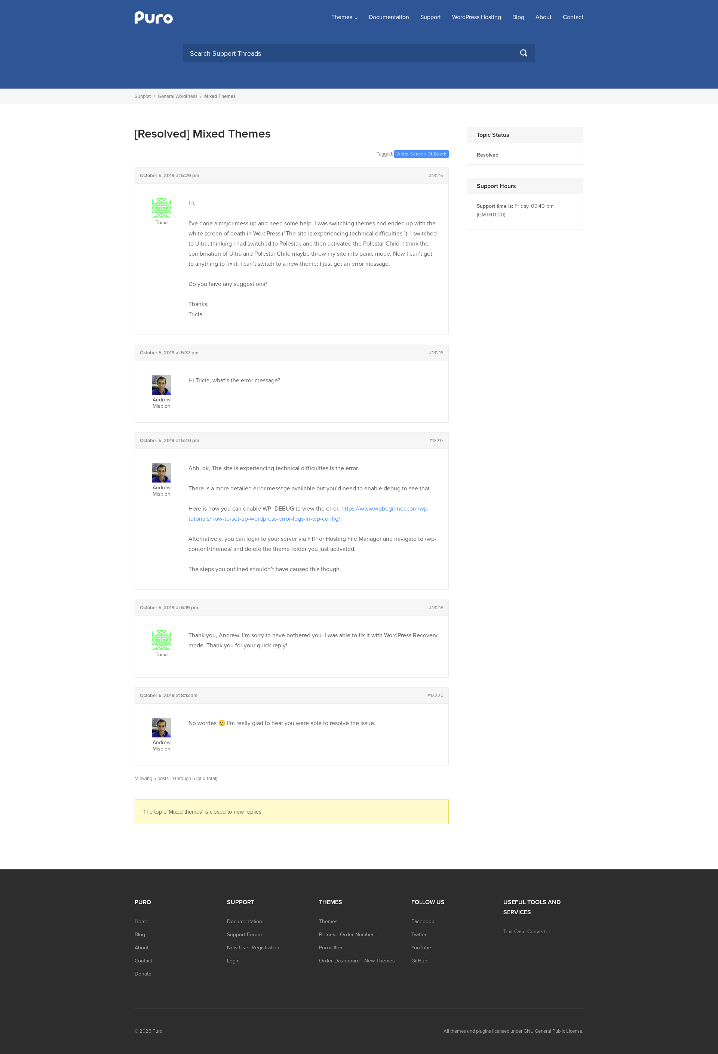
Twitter (419, 934)
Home (141, 921)
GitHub (419, 961)
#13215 (436, 176)
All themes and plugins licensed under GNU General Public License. (513, 1031)
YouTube (421, 947)
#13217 (436, 441)
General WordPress (177, 96)
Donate (143, 974)
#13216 (436, 353)
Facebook (422, 921)
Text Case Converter (526, 931)
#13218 (436, 608)
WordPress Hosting (476, 17)
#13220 (435, 696)
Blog (518, 17)
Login (233, 961)
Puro (157, 1031)
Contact (573, 17)
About (544, 17)
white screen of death (421, 154)
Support (430, 17)
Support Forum (244, 934)
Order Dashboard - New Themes (357, 961)
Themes (341, 17)
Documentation (389, 17)
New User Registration (253, 947)
